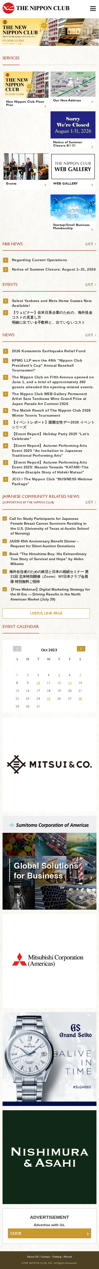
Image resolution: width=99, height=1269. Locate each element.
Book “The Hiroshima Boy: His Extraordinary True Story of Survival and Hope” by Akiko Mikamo (48, 559)
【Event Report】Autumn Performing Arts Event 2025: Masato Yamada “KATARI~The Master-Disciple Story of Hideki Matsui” (50, 467)
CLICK (49, 1233)
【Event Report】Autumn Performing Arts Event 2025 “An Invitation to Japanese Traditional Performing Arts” (49, 450)
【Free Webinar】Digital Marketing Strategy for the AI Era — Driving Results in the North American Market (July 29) (49, 594)
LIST (91, 243)
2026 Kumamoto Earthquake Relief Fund (49, 351)
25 (49, 698)
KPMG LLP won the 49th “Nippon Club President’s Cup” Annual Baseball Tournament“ (47, 365)
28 (80, 698)
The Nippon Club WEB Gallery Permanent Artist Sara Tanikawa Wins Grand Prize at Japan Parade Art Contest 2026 (49, 399)
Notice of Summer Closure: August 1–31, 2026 (54, 269)
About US (33, 1256)
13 (70, 682)
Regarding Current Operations (39, 260)
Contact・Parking (51, 1256)
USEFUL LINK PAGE (46, 613)
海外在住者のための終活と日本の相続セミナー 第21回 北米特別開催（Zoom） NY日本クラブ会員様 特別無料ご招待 (49, 577)
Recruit (68, 1256)
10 (38, 682)
